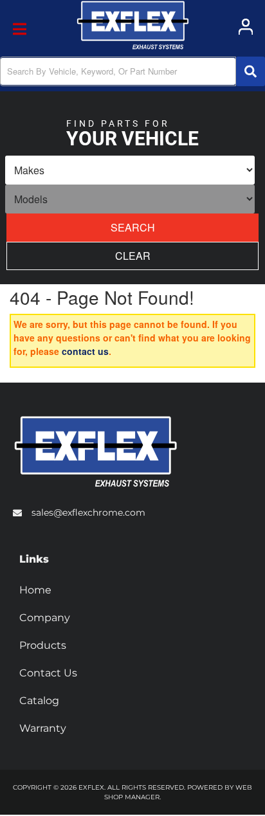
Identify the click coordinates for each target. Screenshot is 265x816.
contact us (85, 351)
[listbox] (130, 170)
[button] (132, 71)
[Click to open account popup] (245, 26)
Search (133, 227)
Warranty (42, 728)
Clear (133, 255)
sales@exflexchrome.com (88, 512)
